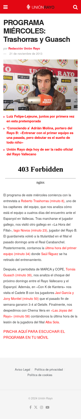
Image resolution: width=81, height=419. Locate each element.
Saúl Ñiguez (49, 253)
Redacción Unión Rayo (24, 48)
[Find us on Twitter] (36, 407)
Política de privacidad (49, 369)
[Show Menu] (5, 7)
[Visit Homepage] (40, 7)
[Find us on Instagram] (41, 407)
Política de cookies (39, 375)
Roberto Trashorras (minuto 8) (42, 201)
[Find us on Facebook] (30, 407)
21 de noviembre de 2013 (25, 53)
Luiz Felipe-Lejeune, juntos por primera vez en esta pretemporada (40, 118)
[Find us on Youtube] (47, 407)
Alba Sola (52, 322)
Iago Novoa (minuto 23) (30, 230)
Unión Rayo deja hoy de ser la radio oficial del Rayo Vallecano (40, 151)
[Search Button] (75, 7)
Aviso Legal (22, 369)
